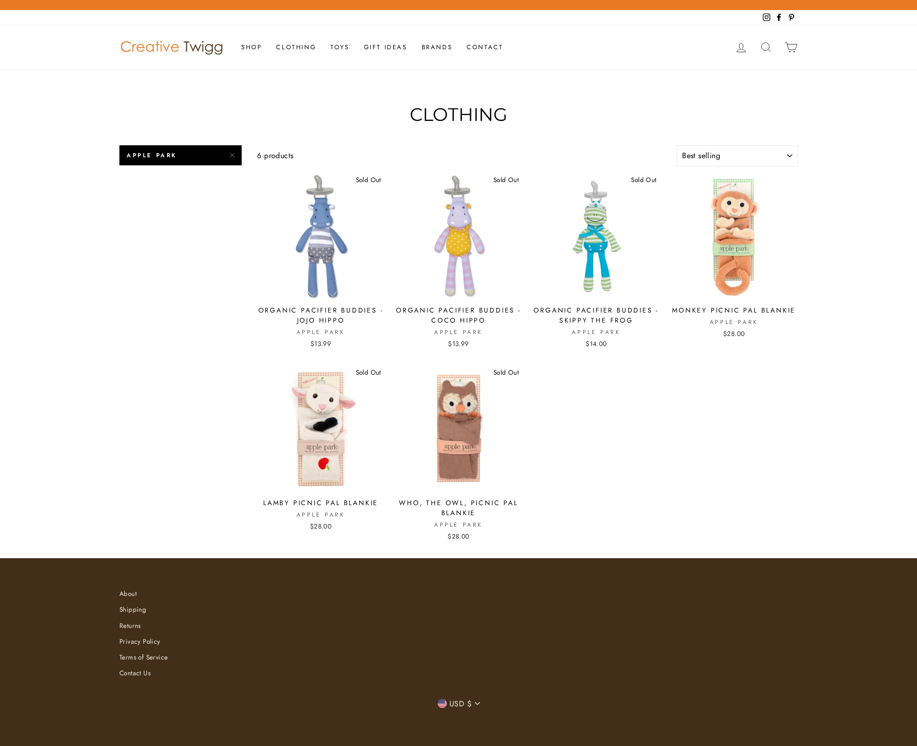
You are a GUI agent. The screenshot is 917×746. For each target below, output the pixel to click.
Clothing (296, 47)
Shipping (132, 609)
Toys (340, 47)
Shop (251, 47)
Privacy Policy (139, 641)
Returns (130, 625)
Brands (437, 47)
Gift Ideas (385, 47)
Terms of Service (143, 657)
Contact (485, 47)
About (128, 593)
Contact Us (134, 673)
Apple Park (152, 155)
